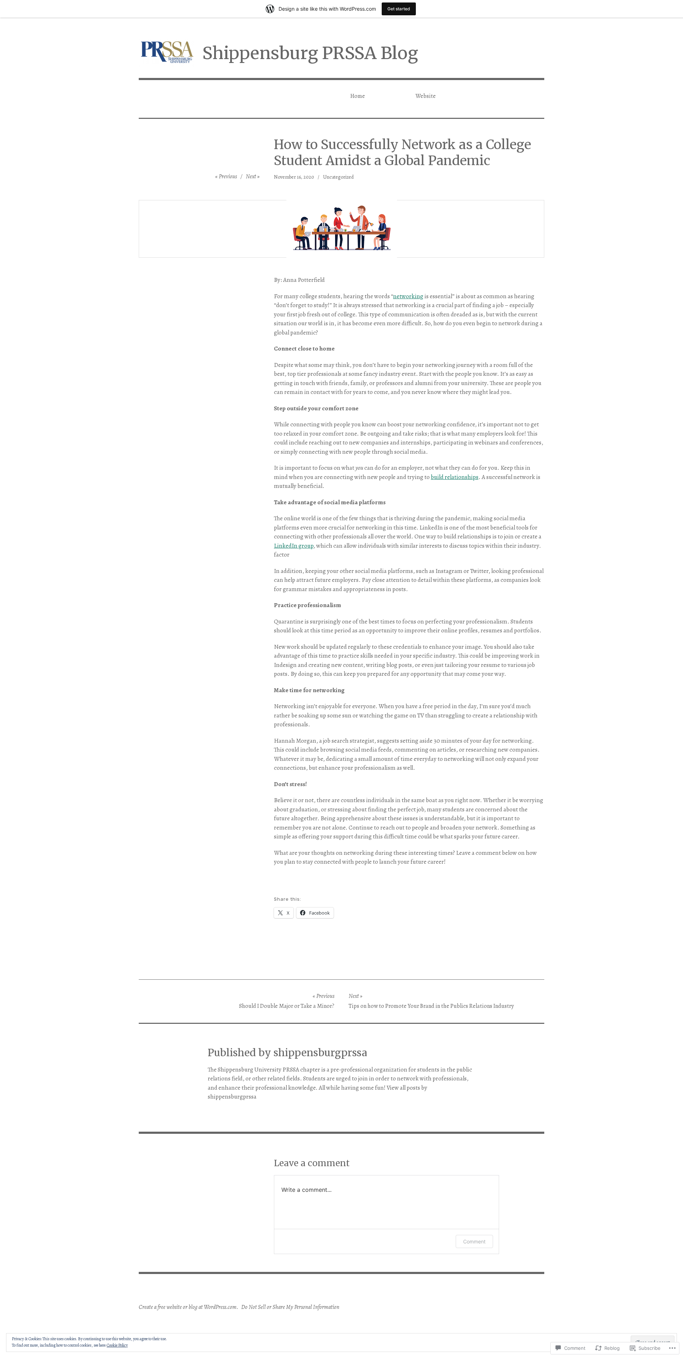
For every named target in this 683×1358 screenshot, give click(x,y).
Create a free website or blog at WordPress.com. (188, 1307)
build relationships (454, 477)
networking (408, 296)
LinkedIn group (293, 546)
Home (357, 96)
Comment (474, 1241)
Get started (398, 8)
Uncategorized (338, 177)
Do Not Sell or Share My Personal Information (290, 1307)
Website (425, 96)
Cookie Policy (117, 1345)
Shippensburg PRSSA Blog (310, 53)
